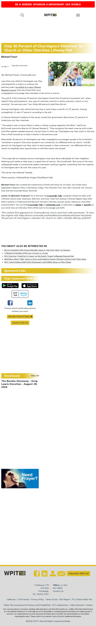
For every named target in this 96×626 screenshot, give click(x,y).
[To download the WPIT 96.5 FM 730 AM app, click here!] (10, 285)
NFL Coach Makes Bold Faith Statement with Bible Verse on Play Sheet (37, 262)
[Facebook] (10, 303)
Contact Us (58, 591)
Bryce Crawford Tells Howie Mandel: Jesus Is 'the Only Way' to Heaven (37, 250)
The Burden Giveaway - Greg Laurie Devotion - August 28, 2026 (19, 384)
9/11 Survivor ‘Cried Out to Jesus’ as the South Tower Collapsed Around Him (39, 256)
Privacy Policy (37, 599)
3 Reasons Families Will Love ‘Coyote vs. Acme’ (26, 253)
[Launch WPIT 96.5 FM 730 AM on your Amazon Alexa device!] (20, 294)
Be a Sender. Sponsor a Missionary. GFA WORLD (48, 4)
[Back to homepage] (50, 15)
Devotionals (12, 375)
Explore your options (19, 316)
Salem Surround (77, 605)
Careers (89, 605)
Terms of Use (52, 599)
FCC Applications (60, 605)
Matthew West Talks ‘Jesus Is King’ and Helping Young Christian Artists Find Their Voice (45, 259)
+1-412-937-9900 (60, 586)
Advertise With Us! (20, 323)
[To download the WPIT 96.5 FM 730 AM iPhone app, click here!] (30, 285)
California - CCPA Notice (18, 599)
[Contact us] (60, 574)
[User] (53, 575)
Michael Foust (9, 56)
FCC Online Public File (82, 599)
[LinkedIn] (29, 303)
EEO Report (64, 599)
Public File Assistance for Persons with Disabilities (27, 605)
